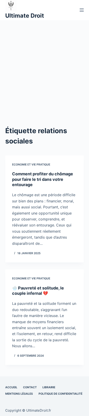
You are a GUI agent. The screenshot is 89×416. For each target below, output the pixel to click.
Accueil (11, 387)
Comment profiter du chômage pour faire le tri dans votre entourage (42, 179)
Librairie (48, 387)
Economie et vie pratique (31, 164)
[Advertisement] (44, 67)
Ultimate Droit (24, 15)
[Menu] (82, 10)
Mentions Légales (19, 393)
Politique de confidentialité (60, 393)
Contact (30, 387)
